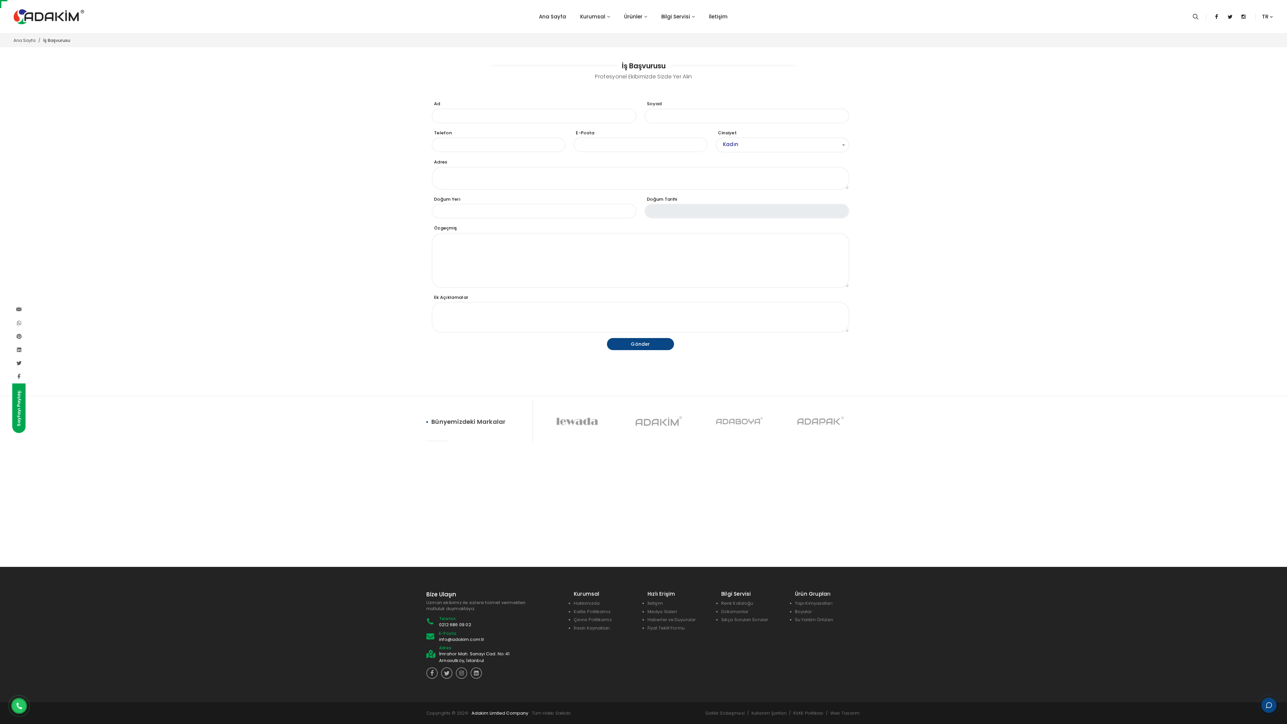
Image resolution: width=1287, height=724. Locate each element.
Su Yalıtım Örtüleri (814, 619)
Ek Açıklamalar (451, 297)
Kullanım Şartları (769, 713)
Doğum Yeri (447, 199)
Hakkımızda (587, 603)
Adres (440, 162)
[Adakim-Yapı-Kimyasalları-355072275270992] (432, 673)
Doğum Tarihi (662, 199)
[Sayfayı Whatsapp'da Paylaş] (19, 323)
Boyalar (803, 611)
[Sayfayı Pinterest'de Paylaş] (19, 336)
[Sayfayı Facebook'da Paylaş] (19, 376)
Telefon (443, 133)
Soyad (654, 104)
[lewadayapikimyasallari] (461, 673)
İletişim (655, 603)
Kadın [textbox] (731, 144)
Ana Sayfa (24, 40)
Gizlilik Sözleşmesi (725, 713)
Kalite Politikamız (592, 611)
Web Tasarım (845, 713)
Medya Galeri (662, 611)
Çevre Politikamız (593, 619)
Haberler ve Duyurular (672, 619)
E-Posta (585, 133)
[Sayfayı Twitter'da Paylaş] (19, 363)
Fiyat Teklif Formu (666, 628)
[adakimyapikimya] (446, 673)
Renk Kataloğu (737, 603)
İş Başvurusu (56, 40)
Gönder (640, 344)
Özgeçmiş (445, 228)
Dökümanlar (734, 611)
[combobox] (782, 144)
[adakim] (476, 673)
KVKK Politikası (808, 713)
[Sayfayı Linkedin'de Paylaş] (19, 349)
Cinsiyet (727, 133)
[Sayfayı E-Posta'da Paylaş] (19, 309)
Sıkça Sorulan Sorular (744, 619)
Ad (437, 104)
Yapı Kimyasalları (814, 603)
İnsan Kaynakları (592, 628)
